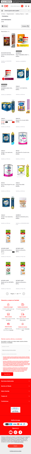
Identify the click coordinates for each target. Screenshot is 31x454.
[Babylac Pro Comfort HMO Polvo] (23, 112)
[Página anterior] (7, 293)
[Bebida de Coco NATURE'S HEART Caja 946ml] (8, 274)
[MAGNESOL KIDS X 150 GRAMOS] (8, 80)
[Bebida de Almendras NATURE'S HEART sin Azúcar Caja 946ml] (23, 274)
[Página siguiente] (23, 293)
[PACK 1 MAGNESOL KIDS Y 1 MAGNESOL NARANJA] (23, 47)
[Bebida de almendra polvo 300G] (23, 209)
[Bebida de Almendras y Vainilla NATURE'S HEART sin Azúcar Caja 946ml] (8, 242)
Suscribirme (7, 374)
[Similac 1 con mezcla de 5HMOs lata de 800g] (8, 145)
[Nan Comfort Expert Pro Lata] (8, 177)
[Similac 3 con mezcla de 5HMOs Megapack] (8, 112)
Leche (27, 13)
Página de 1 (15, 293)
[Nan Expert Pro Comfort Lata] (23, 145)
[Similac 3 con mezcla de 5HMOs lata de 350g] (8, 209)
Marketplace (5, 16)
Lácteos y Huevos (20, 13)
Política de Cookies (18, 441)
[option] (15, 1)
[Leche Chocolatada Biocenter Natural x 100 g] (8, 47)
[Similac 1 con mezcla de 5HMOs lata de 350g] (23, 80)
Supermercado (10, 13)
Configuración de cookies (15, 451)
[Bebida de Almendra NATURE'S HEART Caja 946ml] (23, 242)
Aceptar (15, 446)
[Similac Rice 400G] (23, 177)
